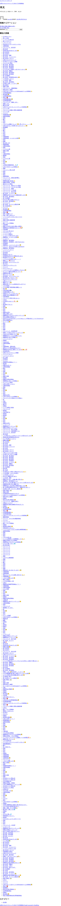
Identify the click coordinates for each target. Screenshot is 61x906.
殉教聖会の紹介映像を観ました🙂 (12, 875)
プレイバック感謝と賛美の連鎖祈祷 (12, 110)
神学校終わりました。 (9, 815)
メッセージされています (9, 848)
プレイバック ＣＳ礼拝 (9, 190)
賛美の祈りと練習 (7, 89)
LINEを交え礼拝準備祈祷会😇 (11, 700)
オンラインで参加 (7, 382)
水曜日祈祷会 (6, 146)
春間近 (5, 155)
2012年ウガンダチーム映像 (10, 454)
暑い (4, 623)
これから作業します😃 (9, 761)
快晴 (4, 306)
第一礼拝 (5, 470)
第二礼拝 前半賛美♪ (8, 82)
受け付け (5, 263)
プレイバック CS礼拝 (9, 825)
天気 (4, 303)
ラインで (5, 113)
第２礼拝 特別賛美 (8, 67)
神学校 (5, 410)
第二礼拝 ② (6, 52)
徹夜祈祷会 (6, 517)
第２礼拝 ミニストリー (9, 57)
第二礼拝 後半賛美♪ (8, 72)
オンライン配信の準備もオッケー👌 (12, 271)
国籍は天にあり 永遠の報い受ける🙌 (13, 479)
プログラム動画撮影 (8, 557)
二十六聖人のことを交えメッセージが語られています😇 (18, 435)
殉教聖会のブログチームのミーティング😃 (14, 315)
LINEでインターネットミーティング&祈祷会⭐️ (15, 703)
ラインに (5, 520)
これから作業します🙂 (9, 578)
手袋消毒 (5, 224)
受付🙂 (5, 288)
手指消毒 (5, 229)
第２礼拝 (5, 667)
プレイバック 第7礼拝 (9, 47)
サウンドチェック (7, 268)
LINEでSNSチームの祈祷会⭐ (11, 617)
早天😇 (5, 161)
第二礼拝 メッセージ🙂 (9, 462)
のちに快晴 (6, 589)
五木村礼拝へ (6, 351)
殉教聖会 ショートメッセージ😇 (12, 245)
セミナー (5, 360)
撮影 (4, 812)
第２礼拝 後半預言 (8, 64)
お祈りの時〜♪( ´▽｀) (9, 718)
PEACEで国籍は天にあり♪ (10, 476)
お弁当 (5, 299)
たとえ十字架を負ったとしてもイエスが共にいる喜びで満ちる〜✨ (21, 661)
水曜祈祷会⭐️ (6, 576)
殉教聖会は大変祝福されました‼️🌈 (13, 227)
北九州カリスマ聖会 (8, 787)
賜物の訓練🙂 (6, 440)
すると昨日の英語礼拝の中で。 (11, 806)
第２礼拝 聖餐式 (7, 71)
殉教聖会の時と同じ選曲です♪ (11, 484)
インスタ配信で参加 (8, 407)
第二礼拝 (5, 443)
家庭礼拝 (5, 618)
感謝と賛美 (6, 86)
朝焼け (5, 626)
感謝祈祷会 (6, 144)
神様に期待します (7, 313)
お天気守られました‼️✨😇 (10, 301)
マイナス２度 (6, 149)
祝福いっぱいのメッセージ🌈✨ (11, 856)
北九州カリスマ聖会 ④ (9, 778)
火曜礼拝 (5, 600)
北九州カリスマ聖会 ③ (9, 779)
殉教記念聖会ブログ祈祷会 (10, 540)
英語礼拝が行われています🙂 (11, 645)
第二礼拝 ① (6, 53)
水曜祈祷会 (6, 46)
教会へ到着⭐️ (6, 579)
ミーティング (6, 179)
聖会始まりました (7, 254)
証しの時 (5, 357)
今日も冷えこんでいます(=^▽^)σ (12, 819)
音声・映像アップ (7, 213)
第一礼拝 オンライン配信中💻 (11, 204)
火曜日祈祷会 (6, 153)
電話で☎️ (5, 97)
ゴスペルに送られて (8, 231)
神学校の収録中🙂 (8, 526)
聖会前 (5, 363)
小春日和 (5, 731)
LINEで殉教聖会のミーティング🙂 (12, 784)
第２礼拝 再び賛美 (8, 456)
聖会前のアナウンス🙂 (9, 257)
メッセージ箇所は (7, 234)
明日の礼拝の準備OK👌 (9, 889)
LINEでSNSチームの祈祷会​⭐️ (11, 396)
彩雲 (4, 135)
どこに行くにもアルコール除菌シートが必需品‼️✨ (17, 737)
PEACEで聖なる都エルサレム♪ (11, 199)
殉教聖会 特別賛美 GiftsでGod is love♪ (13, 242)
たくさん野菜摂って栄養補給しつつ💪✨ (14, 539)
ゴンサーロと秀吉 (7, 63)
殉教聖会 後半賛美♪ (8, 240)
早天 (4, 121)
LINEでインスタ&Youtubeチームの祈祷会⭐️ (14, 495)
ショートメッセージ (8, 249)
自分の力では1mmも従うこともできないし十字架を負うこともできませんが (23, 318)
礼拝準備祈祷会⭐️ (8, 512)
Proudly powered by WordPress (31, 905)
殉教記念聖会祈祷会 (8, 379)
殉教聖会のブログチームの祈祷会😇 (12, 542)
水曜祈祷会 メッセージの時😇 (11, 138)
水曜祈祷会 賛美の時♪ (9, 346)
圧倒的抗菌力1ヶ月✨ (9, 292)
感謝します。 (6, 103)
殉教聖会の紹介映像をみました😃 (12, 862)
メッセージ (6, 238)
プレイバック (6, 409)
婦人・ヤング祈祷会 (8, 223)
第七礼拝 (5, 49)
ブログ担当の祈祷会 (8, 732)
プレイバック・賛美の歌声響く (11, 177)
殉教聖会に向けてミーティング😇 (12, 828)
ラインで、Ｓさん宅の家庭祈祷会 (12, 518)
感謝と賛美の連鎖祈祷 (9, 220)
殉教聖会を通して (7, 273)
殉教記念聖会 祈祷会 (9, 783)
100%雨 (5, 695)
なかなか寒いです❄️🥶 (9, 543)
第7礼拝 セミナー (8, 836)
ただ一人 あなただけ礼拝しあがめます (13, 246)
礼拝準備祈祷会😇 (8, 99)
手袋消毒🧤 (6, 296)
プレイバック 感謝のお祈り (10, 501)
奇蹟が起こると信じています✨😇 (12, 570)
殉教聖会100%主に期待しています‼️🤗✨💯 (15, 349)
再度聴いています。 (8, 607)
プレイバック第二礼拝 (9, 170)
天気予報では (6, 412)
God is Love (6, 342)
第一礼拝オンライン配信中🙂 (11, 678)
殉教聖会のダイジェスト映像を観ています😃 (15, 195)
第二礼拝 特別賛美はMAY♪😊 (11, 77)
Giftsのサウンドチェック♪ (10, 265)
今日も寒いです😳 (8, 790)
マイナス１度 (6, 158)
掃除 (4, 559)
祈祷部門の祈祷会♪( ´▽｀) (10, 362)
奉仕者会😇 (6, 94)
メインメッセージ (7, 339)
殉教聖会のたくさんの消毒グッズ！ (12, 335)
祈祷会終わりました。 (9, 528)
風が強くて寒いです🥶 (9, 809)
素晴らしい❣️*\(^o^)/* (9, 260)
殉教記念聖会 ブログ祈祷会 (10, 736)
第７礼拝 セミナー (8, 640)
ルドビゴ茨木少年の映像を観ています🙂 (14, 675)
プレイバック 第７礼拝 (9, 639)
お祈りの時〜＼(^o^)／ (9, 384)
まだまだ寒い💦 (7, 814)
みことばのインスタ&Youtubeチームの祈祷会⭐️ (15, 686)
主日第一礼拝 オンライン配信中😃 (12, 488)
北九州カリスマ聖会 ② (9, 786)
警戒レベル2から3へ (8, 711)
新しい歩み (6, 38)
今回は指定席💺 (7, 290)
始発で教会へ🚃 (7, 490)
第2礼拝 (5, 468)
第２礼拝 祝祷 (7, 55)
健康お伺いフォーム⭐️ (9, 739)
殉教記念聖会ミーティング (10, 427)
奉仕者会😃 (6, 209)
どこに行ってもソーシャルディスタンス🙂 (14, 742)
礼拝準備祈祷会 (7, 92)
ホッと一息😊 (6, 321)
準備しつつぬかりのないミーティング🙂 (14, 332)
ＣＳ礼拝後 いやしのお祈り (10, 473)
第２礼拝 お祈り (7, 865)
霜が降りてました (7, 304)
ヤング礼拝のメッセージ (9, 438)
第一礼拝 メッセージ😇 (9, 873)
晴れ (4, 323)
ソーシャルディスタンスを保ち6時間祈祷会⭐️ (15, 529)
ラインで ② (6, 111)
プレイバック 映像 (8, 188)
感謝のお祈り (6, 312)
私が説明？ (6, 85)
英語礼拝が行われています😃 (11, 50)
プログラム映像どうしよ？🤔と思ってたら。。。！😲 (17, 124)
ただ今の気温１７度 (8, 581)
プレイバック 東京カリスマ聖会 (12, 185)
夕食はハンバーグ (7, 503)
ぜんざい (5, 714)
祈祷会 (5, 340)
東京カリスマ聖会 (7, 184)
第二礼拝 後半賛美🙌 (9, 664)
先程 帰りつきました (9, 215)
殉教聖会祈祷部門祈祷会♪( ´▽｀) (11, 584)
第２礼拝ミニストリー (9, 446)
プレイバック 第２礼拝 (9, 191)
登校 (4, 118)
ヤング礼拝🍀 (6, 840)
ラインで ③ (6, 108)
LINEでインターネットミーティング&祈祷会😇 (15, 107)
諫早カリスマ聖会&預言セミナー (12, 348)
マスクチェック (7, 232)
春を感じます (6, 143)
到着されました (7, 365)
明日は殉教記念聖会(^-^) (9, 317)
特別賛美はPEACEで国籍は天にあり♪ (13, 256)
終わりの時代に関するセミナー (11, 831)
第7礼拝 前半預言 (8, 833)
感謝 (4, 168)
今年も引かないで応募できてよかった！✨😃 (15, 125)
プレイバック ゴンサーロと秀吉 (12, 187)
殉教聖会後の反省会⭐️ (9, 181)
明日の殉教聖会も (7, 320)
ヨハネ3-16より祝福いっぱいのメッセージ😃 (15, 69)
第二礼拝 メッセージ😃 (9, 193)
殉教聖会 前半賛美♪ (8, 248)
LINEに (5, 707)
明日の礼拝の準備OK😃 (9, 499)
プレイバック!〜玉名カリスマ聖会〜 (12, 398)
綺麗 (4, 141)
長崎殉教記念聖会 (7, 851)
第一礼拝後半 (6, 75)
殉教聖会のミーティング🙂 (10, 426)
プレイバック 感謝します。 (10, 102)
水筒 (4, 768)
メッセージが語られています (10, 235)
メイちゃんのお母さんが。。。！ (12, 259)
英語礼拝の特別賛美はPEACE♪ (11, 437)
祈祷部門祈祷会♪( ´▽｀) (9, 765)
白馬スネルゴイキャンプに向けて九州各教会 (12, 3)
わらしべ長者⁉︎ (7, 615)
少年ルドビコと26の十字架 (10, 452)
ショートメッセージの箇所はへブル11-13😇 (14, 270)
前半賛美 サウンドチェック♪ (11, 276)
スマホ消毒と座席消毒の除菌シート (12, 287)
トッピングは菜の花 (8, 39)
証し (4, 345)
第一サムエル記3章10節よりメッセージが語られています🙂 (19, 482)
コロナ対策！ (6, 285)
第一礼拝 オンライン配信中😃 (11, 876)
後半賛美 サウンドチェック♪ (11, 262)
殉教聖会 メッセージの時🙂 (11, 237)
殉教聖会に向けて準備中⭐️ (10, 337)
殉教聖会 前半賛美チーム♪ (10, 481)
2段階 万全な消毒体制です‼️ (10, 295)
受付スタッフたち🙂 (8, 274)
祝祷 (4, 776)
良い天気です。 (7, 747)
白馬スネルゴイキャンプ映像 (10, 352)
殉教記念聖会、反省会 (9, 182)
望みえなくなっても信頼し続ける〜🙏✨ (14, 574)
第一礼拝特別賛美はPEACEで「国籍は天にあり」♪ (16, 487)
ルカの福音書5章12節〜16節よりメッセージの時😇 (16, 673)
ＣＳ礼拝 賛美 (7, 80)
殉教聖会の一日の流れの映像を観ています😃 (15, 485)
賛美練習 (5, 127)
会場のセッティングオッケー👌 (11, 293)
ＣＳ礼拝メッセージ (8, 78)
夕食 (4, 687)
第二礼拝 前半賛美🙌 (9, 201)
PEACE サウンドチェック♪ (10, 279)
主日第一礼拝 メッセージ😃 (11, 83)
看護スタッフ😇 (7, 282)
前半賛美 (5, 252)
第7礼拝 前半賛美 (8, 834)
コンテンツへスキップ (6, 0)
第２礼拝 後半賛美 (8, 66)
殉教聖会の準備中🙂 (8, 689)
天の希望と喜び (7, 676)
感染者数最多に (7, 743)
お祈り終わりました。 (9, 697)
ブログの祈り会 (7, 537)
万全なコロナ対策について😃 (11, 334)
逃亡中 (5, 404)
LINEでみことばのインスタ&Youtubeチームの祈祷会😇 (17, 884)
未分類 (5, 902)
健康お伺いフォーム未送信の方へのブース (14, 284)
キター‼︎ (5, 798)
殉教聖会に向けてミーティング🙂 (12, 601)
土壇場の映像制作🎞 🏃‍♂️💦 (10, 165)
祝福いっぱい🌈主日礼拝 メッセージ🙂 (14, 671)
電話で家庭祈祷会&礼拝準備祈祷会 (12, 895)
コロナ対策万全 (7, 740)
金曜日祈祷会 (6, 116)
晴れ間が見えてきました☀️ (10, 278)
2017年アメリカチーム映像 (10, 61)
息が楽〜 (5, 712)
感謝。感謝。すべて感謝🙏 (10, 808)
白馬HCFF (5, 789)
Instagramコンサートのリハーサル (12, 44)
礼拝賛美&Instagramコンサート (11, 493)
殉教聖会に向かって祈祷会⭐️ (11, 381)
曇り (4, 119)
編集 (4, 620)
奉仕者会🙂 (6, 507)
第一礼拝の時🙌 (7, 206)
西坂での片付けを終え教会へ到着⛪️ (12, 226)
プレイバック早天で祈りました (11, 298)
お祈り (5, 582)
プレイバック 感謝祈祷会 (10, 88)
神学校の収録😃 (7, 717)
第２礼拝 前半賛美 (8, 74)
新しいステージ (7, 41)
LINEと (5, 880)
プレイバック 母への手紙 (10, 429)
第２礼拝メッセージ (8, 58)
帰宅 (4, 800)
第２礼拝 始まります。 (9, 867)
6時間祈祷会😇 (7, 114)
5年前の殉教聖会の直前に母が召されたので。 (15, 804)
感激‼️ (5, 642)
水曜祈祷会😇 (6, 758)
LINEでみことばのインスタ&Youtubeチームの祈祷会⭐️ (17, 91)
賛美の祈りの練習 (7, 496)
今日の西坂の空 (7, 781)
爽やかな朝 (6, 105)
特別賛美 (5, 243)
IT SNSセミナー (7, 36)
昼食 (4, 556)
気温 (4, 604)
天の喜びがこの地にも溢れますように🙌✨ (14, 471)
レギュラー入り (7, 42)
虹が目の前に (6, 545)
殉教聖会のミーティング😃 (10, 637)
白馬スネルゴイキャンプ (9, 60)
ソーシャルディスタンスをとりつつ (12, 217)
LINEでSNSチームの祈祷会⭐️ (11, 166)
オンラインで (6, 202)
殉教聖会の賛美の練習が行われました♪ (13, 504)
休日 (4, 128)
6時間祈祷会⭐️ (7, 720)
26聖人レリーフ (7, 281)
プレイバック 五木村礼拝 (10, 331)
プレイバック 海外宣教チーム (11, 431)
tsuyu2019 (10, 19)
